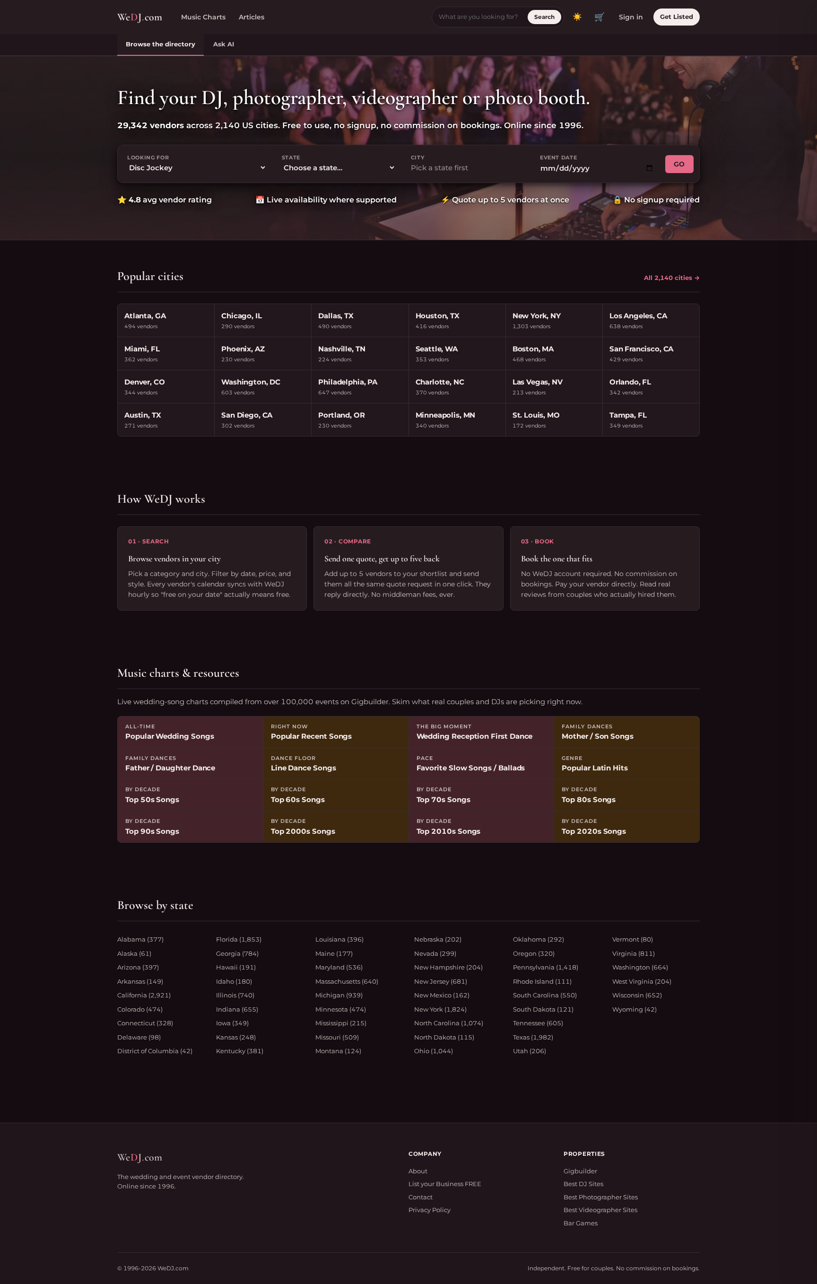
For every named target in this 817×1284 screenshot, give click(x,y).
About (417, 1171)
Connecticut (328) (145, 1023)
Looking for (148, 157)
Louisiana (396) (339, 939)
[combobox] (468, 168)
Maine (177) (334, 953)
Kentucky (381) (239, 1051)
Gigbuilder (580, 1171)
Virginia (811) (633, 953)
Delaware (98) (139, 1037)
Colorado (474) (140, 1009)
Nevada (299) (435, 953)
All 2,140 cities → (672, 277)
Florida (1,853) (238, 939)
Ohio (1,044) (433, 1051)
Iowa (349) (232, 1023)
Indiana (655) (237, 1009)
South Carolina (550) (545, 995)
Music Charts (203, 17)
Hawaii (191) (236, 967)
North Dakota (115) (444, 1037)
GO (679, 164)
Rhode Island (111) (542, 981)
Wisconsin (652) (637, 995)
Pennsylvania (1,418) (545, 967)
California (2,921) (144, 995)
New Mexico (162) (441, 995)
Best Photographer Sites (601, 1197)
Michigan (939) (339, 995)
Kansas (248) (236, 1037)
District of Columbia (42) (154, 1051)
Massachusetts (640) (346, 981)
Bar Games (581, 1223)
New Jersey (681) (440, 981)
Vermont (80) (632, 939)
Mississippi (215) (340, 1023)
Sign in (631, 17)
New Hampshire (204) (448, 967)
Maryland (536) (339, 967)
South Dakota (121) (543, 1009)
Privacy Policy (429, 1210)
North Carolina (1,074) (448, 1023)
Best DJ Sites (583, 1184)
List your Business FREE (444, 1184)
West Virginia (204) (641, 981)
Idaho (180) (234, 981)
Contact (420, 1197)
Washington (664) (640, 967)
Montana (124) (338, 1051)
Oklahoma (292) (538, 939)
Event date (558, 157)
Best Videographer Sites (600, 1210)
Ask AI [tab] (223, 44)
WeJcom (139, 17)
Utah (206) (529, 1051)
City (418, 157)
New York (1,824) (440, 1009)
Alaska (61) (134, 953)
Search (544, 16)
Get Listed (676, 16)
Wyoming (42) (634, 1009)
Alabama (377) (140, 939)
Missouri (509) (337, 1037)
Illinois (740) (235, 995)
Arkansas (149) (140, 981)
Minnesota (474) (340, 1009)
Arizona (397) (138, 967)
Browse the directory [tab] (160, 44)
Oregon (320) (534, 953)
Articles (251, 17)
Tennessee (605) (538, 1023)
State (291, 157)
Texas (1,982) (533, 1037)
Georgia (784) (237, 953)
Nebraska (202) (437, 939)
